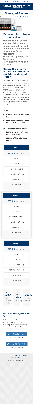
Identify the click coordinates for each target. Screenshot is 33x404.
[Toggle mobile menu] (29, 5)
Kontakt (9, 356)
